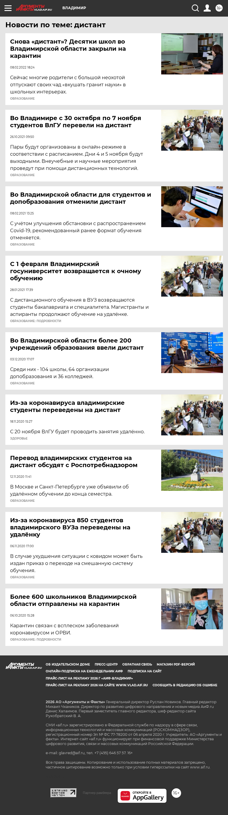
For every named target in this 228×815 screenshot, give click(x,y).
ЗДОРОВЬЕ (19, 438)
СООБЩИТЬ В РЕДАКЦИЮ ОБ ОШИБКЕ (185, 685)
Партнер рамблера (97, 793)
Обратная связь (137, 664)
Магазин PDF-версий (176, 664)
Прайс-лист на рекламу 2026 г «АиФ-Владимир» (89, 678)
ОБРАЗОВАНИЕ (22, 98)
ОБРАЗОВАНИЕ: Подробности (35, 321)
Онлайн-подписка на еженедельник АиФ (84, 671)
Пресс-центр (106, 664)
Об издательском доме (68, 664)
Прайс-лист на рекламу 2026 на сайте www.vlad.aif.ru (97, 685)
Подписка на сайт (145, 671)
